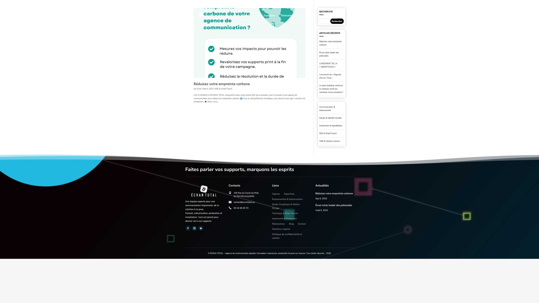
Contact (310, 15)
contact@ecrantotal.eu (339, 3)
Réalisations (287, 15)
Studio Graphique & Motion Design (286, 206)
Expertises (269, 15)
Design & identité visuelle (330, 118)
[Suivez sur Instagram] (196, 3)
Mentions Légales (281, 229)
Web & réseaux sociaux (329, 141)
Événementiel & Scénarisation (287, 199)
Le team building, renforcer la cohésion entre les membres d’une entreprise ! (331, 89)
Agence (256, 15)
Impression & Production (284, 218)
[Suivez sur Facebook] (189, 3)
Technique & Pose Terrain (285, 213)
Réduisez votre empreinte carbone (222, 84)
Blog (300, 15)
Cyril (199, 88)
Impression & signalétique (330, 125)
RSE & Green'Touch (223, 88)
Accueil (245, 15)
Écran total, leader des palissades (333, 205)
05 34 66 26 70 (310, 3)
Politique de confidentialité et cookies (287, 236)
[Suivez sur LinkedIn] (202, 3)
